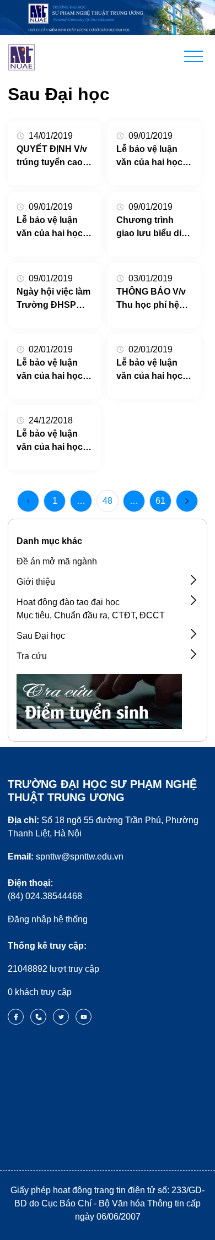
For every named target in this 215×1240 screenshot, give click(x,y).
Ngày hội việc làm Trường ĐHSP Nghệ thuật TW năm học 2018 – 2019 (53, 299)
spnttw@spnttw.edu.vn (65, 856)
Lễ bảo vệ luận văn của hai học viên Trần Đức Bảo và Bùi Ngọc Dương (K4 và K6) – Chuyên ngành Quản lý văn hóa (54, 227)
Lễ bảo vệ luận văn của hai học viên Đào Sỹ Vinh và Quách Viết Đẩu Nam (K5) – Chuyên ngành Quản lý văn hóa (152, 156)
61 (160, 500)
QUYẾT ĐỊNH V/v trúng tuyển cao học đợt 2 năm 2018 (52, 156)
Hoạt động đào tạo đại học (68, 602)
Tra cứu (32, 656)
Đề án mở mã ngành (57, 561)
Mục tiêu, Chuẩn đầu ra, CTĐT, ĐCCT (91, 615)
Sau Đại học (41, 635)
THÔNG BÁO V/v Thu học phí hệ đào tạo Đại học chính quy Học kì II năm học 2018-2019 (151, 299)
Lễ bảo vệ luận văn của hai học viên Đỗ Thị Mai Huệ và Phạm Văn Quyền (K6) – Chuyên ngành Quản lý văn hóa (54, 370)
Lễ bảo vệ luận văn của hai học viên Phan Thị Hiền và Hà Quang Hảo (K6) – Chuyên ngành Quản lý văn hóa (54, 441)
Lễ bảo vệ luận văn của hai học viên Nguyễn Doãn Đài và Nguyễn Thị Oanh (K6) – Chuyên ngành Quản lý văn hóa (153, 370)
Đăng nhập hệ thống (48, 919)
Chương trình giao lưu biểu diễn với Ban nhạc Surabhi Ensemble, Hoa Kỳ (154, 227)
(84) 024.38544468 (45, 889)
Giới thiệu (36, 581)
